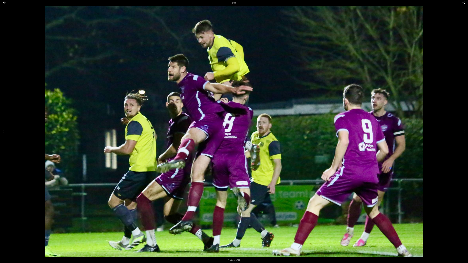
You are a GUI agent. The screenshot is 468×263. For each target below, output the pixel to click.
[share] (463, 3)
